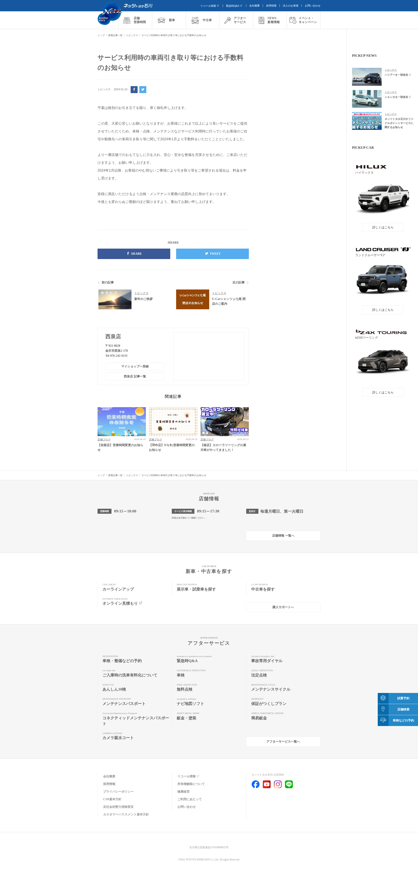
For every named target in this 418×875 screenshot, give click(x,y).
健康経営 (183, 791)
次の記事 (239, 282)
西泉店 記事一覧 (135, 376)
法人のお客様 (290, 5)
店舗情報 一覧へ (283, 535)
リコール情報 (208, 5)
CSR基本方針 (112, 799)
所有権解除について (191, 784)
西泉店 (113, 336)
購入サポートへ (283, 607)
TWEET (215, 253)
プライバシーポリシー (118, 791)
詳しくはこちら (383, 227)
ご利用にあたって (189, 799)
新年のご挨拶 (143, 299)
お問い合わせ (312, 5)
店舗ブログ (104, 439)
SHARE (136, 253)
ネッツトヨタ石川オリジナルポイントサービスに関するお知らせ (399, 123)
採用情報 (271, 5)
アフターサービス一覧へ (283, 741)
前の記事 (108, 282)
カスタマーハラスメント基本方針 (126, 814)
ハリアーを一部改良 (396, 74)
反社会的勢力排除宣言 (118, 806)
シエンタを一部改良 (396, 97)
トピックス (141, 293)
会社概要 (254, 5)
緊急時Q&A (232, 5)
